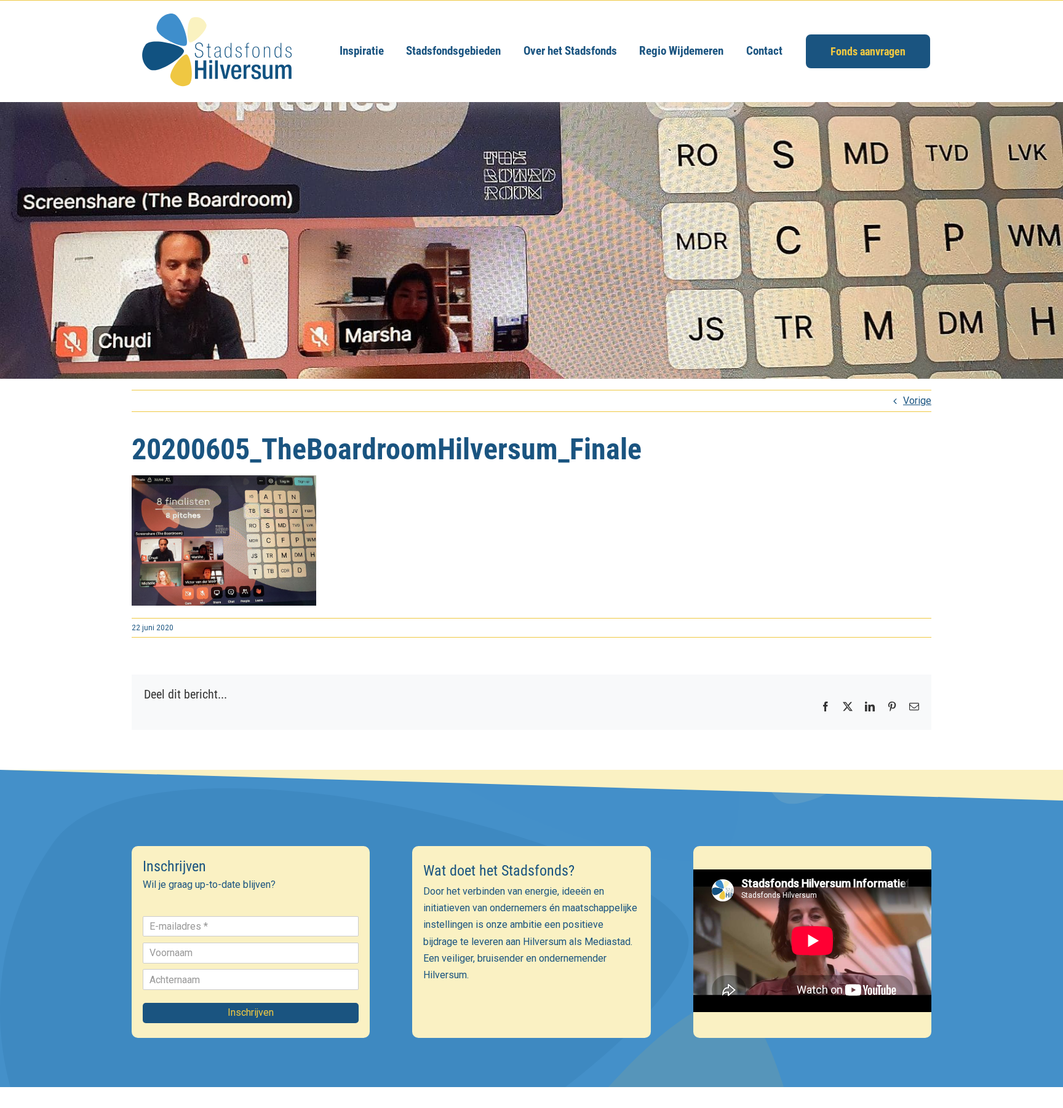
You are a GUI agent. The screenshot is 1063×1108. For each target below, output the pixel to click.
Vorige (917, 400)
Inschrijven (251, 1012)
